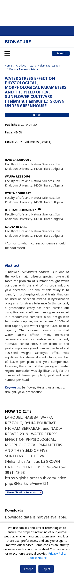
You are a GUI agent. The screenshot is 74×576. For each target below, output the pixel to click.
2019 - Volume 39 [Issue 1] (45, 65)
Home (8, 65)
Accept (28, 569)
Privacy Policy (57, 553)
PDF (38, 115)
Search (60, 53)
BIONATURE (18, 41)
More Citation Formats (22, 492)
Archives (21, 65)
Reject (46, 569)
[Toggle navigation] (7, 53)
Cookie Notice (37, 558)
